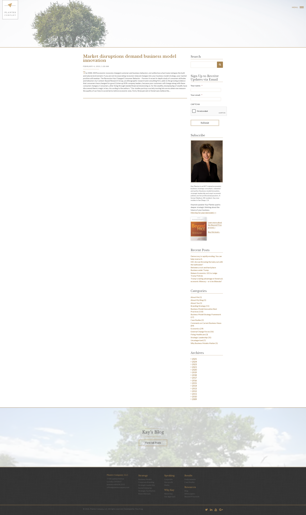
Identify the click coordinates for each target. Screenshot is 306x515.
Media (166, 485)
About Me (195, 297)
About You (195, 303)
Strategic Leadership (199, 337)
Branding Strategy (198, 306)
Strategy (143, 475)
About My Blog (197, 300)
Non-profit (168, 482)
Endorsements (190, 479)
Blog (186, 491)
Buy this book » (214, 232)
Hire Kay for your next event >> (203, 213)
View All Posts (153, 442)
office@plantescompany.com (118, 487)
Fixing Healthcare (198, 334)
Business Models (145, 479)
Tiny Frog (139, 509)
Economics (195, 328)
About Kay (168, 494)
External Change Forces (200, 331)
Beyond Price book (191, 496)
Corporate (168, 479)
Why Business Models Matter (203, 343)
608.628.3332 (119, 484)
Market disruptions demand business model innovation (129, 58)
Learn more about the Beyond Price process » (215, 225)
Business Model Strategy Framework (206, 314)
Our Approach (169, 496)
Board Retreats (144, 494)
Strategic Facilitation (146, 491)
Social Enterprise (145, 488)
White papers (189, 494)
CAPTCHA (195, 104)
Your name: (196, 85)
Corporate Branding (146, 482)
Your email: (196, 95)
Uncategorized (197, 340)
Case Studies (196, 320)
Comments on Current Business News (206, 323)
